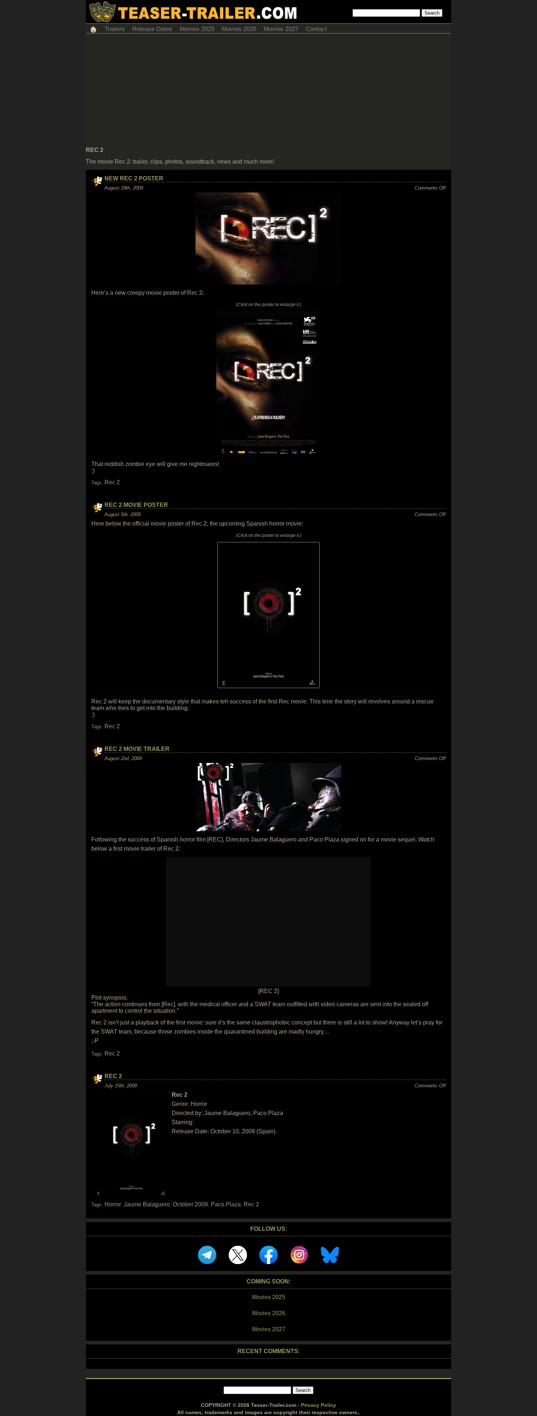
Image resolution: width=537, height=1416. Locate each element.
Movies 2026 (239, 29)
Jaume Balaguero (147, 1204)
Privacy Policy (318, 1405)
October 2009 (190, 1204)
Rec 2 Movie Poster (136, 505)
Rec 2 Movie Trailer (137, 749)
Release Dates (152, 29)
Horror (112, 1204)
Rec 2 (112, 482)
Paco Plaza (226, 1204)
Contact (316, 29)
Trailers (114, 29)
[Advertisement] (268, 92)
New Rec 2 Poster (133, 178)
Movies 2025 (197, 29)
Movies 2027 (281, 29)
